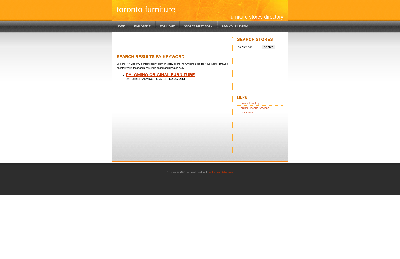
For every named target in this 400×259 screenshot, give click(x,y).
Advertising (228, 172)
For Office (142, 26)
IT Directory (246, 112)
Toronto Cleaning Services (254, 107)
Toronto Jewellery (249, 103)
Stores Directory (198, 26)
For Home (167, 26)
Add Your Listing (235, 26)
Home (121, 26)
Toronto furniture (146, 9)
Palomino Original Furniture (160, 74)
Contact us (214, 172)
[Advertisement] (171, 44)
